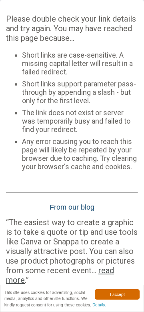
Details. (99, 305)
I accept (117, 294)
